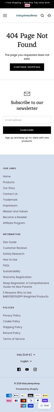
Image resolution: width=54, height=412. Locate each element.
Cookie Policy (11, 321)
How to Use (10, 259)
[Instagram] (35, 369)
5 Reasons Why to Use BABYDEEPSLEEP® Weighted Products (25, 294)
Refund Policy (12, 333)
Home (7, 176)
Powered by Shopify (27, 388)
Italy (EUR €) (24, 354)
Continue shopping (27, 67)
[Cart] (49, 15)
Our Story (9, 188)
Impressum (10, 205)
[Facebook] (19, 369)
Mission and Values (15, 211)
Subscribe (27, 130)
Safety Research (13, 254)
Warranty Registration (17, 277)
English (24, 361)
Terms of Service (14, 339)
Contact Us (10, 194)
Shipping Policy (12, 327)
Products (9, 182)
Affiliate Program (14, 223)
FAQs (6, 265)
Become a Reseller (15, 217)
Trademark (10, 200)
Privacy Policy (12, 315)
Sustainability (11, 271)
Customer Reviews (15, 248)
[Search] (42, 15)
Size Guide (9, 242)
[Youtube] (27, 369)
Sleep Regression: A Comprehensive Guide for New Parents (26, 285)
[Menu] (5, 15)
